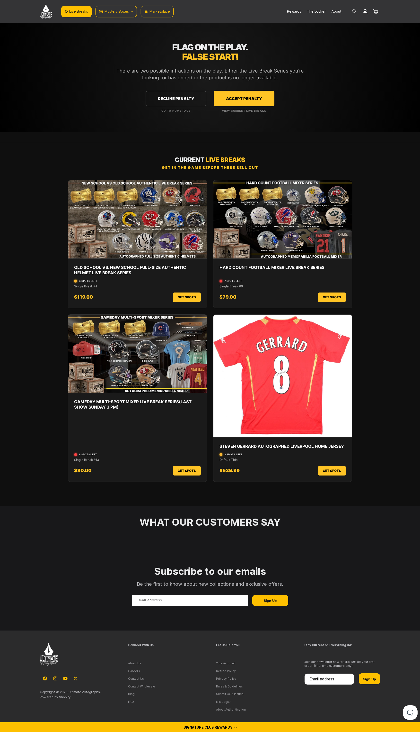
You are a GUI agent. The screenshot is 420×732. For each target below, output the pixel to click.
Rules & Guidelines (229, 686)
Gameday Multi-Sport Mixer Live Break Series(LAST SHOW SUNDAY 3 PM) (133, 404)
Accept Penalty (244, 98)
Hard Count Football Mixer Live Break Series (271, 267)
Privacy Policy (226, 678)
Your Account (225, 663)
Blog (131, 694)
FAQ (131, 702)
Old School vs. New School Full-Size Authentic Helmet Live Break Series (130, 270)
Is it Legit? (223, 702)
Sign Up (270, 601)
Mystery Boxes (117, 11)
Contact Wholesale (141, 686)
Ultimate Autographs (84, 692)
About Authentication (231, 709)
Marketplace (159, 11)
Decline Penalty (176, 98)
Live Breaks (78, 11)
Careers (134, 671)
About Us (134, 663)
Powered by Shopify (55, 697)
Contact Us (136, 678)
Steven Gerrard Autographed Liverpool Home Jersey (281, 446)
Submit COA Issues (230, 694)
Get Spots (187, 297)
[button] (210, 727)
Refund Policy (226, 671)
